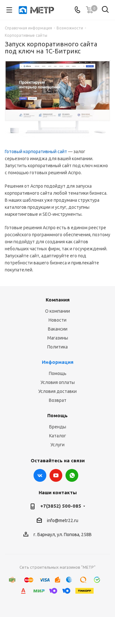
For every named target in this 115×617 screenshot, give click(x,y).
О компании (57, 311)
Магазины (57, 337)
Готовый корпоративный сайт (36, 151)
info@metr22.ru (62, 520)
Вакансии (57, 329)
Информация (57, 362)
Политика (57, 346)
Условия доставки (57, 391)
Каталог (57, 435)
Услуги (57, 444)
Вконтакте (40, 475)
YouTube (56, 475)
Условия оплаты (58, 382)
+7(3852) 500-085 (60, 506)
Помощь (57, 373)
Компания (58, 299)
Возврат (57, 400)
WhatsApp (71, 475)
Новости (57, 320)
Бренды (57, 426)
